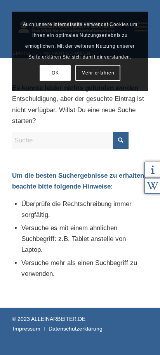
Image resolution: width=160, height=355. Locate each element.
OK (55, 73)
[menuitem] (26, 329)
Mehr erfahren (98, 73)
